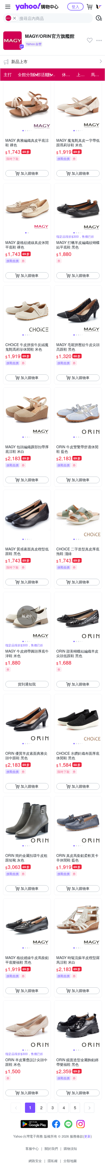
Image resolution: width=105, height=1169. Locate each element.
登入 (75, 6)
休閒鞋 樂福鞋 (67, 74)
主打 (8, 74)
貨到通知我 (27, 684)
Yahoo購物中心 (36, 6)
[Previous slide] (6, 105)
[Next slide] (47, 105)
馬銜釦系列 (96, 74)
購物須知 (70, 1148)
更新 (87, 1136)
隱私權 (53, 1160)
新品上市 (19, 61)
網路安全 (35, 1160)
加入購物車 (29, 173)
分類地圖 (70, 1160)
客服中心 (32, 1148)
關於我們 (51, 1148)
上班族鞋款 (82, 74)
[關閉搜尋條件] (14, 18)
